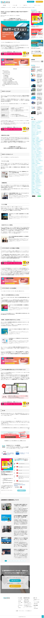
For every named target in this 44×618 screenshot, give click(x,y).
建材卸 (33, 192)
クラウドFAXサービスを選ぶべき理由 (8, 79)
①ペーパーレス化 (7, 74)
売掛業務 (38, 192)
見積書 (37, 173)
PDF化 (41, 173)
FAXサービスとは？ (6, 70)
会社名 (14, 464)
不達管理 (34, 141)
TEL (14, 480)
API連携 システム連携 (35, 134)
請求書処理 (34, 189)
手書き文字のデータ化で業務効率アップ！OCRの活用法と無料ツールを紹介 (39, 98)
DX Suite (34, 156)
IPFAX (33, 147)
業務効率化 (34, 163)
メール (14, 476)
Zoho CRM (34, 170)
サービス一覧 (15, 5)
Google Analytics (39, 167)
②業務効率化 (6, 75)
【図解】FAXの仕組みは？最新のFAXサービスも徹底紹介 (39, 86)
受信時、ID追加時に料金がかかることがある (11, 83)
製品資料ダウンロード (37, 600)
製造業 (38, 138)
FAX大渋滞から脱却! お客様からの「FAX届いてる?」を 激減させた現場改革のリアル (20, 505)
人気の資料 (34, 144)
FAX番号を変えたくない (27, 602)
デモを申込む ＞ (37, 55)
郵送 (33, 173)
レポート (38, 186)
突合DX (37, 188)
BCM (37, 160)
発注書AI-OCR (38, 154)
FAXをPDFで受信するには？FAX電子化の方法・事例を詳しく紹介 (39, 103)
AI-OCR (33, 154)
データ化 (34, 157)
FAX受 (33, 160)
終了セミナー (34, 135)
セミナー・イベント (37, 5)
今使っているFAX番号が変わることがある (10, 81)
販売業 (33, 140)
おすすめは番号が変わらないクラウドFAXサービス (10, 84)
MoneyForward (39, 185)
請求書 (33, 182)
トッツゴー (38, 157)
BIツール (41, 153)
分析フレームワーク (35, 166)
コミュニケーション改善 (35, 137)
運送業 (41, 140)
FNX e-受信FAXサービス (9, 42)
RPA (38, 150)
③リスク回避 (6, 76)
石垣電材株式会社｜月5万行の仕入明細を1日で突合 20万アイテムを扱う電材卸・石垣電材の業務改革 (21, 527)
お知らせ (19, 607)
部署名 (14, 467)
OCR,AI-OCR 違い (39, 182)
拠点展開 (34, 138)
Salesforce (41, 166)
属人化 (38, 176)
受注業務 (34, 176)
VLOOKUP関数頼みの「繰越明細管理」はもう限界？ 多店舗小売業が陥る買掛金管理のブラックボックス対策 (21, 516)
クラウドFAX (3, 16)
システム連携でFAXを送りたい (28, 607)
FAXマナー (39, 144)
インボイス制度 (40, 172)
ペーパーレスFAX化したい (27, 603)
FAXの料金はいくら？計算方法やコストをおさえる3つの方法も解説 (39, 108)
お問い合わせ (31, 1)
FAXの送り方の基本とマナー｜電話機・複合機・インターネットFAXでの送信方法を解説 (39, 81)
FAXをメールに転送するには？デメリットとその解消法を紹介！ (21, 550)
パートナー (34, 150)
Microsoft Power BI (39, 169)
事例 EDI (39, 125)
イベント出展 (34, 151)
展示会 (38, 175)
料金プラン (25, 5)
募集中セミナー (34, 121)
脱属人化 (41, 160)
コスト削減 (39, 131)
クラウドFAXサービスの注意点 (7, 80)
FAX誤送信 (39, 151)
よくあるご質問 (20, 606)
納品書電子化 (34, 172)
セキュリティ (34, 131)
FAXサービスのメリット (6, 73)
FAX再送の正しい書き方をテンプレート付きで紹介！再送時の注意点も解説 (39, 75)
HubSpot (34, 169)
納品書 (38, 170)
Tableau (34, 167)
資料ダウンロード (40, 1)
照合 (33, 191)
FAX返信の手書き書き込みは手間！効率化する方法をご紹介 (39, 94)
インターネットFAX (35, 153)
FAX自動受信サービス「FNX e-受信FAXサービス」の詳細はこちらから (15, 440)
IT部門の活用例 (26, 599)
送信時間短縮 (38, 141)
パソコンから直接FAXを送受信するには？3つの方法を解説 (39, 70)
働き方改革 (38, 179)
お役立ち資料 (36, 608)
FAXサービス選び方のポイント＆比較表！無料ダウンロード (15, 19)
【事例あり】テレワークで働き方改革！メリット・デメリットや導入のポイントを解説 (21, 538)
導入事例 (4, 5)
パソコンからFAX (38, 147)
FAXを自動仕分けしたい (27, 605)
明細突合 (34, 186)
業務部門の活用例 (26, 601)
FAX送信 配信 (40, 121)
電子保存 (34, 179)
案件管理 (39, 163)
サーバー (34, 185)
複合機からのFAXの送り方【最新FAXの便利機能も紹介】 (39, 90)
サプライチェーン (38, 191)
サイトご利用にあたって (28, 610)
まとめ (4, 85)
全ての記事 (13, 7)
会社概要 (17, 610)
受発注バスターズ (39, 156)
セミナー (19, 603)
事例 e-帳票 (34, 125)
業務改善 (39, 128)
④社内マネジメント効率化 (8, 78)
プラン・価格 (20, 602)
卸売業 (37, 140)
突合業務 (39, 189)
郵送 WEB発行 (38, 122)
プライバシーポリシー (22, 610)
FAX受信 (34, 122)
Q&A (33, 188)
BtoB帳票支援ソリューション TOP (5, 7)
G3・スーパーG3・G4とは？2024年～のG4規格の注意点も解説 (39, 113)
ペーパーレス (34, 128)
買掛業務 (34, 175)
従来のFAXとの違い (7, 71)
